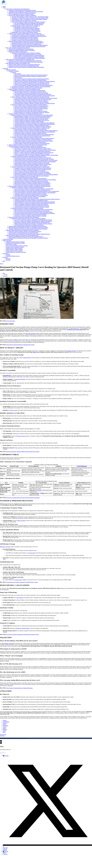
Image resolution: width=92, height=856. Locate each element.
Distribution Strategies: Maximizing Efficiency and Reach (22, 50)
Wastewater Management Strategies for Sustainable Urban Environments (22, 230)
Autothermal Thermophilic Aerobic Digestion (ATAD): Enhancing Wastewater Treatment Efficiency (37, 199)
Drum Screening (18, 77)
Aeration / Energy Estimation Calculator (15, 247)
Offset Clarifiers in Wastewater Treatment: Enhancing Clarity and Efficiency (31, 102)
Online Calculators (7, 240)
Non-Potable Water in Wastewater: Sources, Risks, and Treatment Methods (28, 218)
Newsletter (5, 257)
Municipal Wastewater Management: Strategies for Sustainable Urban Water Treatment (28, 227)
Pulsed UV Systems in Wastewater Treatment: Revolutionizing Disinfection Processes (33, 152)
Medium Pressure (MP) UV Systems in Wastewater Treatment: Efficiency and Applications (35, 150)
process (4, 727)
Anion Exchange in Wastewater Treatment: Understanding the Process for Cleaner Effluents (35, 179)
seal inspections (31, 553)
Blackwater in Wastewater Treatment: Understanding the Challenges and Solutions (33, 221)
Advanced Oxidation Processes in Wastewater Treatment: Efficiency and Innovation (31, 166)
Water (4, 7)
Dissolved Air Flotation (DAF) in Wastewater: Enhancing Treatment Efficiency (29, 104)
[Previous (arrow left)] (0, 753)
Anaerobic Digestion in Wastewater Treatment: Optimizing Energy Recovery (31, 120)
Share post (5, 276)
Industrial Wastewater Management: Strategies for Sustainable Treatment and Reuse (33, 223)
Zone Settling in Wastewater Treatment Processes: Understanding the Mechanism (32, 94)
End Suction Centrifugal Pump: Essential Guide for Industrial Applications (23, 497)
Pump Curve (36, 352)
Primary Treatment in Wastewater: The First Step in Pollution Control (24, 89)
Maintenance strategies (5, 546)
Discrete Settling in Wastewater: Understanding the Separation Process (30, 91)
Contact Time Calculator (11, 244)
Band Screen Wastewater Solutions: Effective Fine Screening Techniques (31, 75)
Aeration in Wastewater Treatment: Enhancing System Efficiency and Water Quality (31, 128)
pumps (4, 728)
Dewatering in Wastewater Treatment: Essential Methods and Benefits (27, 208)
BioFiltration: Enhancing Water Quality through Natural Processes (26, 43)
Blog (4, 261)
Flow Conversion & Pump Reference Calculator (17, 245)
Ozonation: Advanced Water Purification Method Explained (25, 40)
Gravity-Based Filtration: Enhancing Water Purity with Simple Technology (28, 21)
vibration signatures (21, 520)
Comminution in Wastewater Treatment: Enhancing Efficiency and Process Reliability (31, 86)
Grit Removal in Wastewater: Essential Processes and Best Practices (27, 87)
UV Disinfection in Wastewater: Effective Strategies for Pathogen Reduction (29, 147)
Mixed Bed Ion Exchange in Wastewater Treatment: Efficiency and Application (32, 183)
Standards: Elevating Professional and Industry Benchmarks (22, 12)
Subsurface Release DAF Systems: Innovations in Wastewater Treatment (30, 111)
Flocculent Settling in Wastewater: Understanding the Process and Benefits (31, 93)
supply (4, 730)
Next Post (2, 735)
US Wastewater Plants (8, 239)
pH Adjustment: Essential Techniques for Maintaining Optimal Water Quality (29, 36)
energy (4, 724)
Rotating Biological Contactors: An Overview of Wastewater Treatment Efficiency (33, 116)
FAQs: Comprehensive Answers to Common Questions (21, 14)
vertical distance (19, 597)
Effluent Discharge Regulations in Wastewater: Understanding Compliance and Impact (28, 238)
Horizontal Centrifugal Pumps (22, 628)
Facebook (6, 755)
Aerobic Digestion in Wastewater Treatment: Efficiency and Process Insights (31, 206)
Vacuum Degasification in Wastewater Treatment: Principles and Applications (31, 162)
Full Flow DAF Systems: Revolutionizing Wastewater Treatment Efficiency (31, 106)
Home (4, 6)
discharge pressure (21, 436)
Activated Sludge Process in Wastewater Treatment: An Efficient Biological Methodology (34, 124)
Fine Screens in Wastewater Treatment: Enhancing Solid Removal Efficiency (31, 78)
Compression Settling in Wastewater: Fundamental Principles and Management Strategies (34, 95)
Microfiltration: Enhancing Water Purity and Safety (25, 27)
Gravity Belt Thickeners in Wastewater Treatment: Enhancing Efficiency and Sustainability (35, 192)
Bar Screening (17, 73)
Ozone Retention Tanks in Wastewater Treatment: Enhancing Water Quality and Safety (34, 159)
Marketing (8, 254)
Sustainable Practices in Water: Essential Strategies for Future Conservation (26, 62)
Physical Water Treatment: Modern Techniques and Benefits (22, 15)
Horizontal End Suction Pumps (74, 329)
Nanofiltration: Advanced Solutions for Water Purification (27, 31)
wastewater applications (20, 379)
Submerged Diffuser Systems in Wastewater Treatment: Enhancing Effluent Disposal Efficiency (36, 130)
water (4, 732)
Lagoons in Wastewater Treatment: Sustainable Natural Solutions (29, 121)
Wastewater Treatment (11, 69)
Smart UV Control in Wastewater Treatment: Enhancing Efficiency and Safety (32, 153)
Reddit (4, 852)
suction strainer (18, 579)
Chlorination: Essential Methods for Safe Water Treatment (25, 37)
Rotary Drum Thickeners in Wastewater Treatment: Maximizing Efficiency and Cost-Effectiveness (36, 191)
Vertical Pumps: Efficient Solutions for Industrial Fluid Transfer (20, 344)
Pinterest (5, 850)
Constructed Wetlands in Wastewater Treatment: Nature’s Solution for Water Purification (34, 122)
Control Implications (82, 466)
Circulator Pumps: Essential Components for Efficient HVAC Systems (22, 582)
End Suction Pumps (10, 321)
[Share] (2, 752)
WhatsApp (5, 847)
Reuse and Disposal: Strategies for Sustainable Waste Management (24, 217)
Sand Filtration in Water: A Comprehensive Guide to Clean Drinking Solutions (29, 19)
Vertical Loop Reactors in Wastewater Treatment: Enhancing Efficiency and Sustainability (34, 131)
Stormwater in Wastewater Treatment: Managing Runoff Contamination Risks (32, 222)
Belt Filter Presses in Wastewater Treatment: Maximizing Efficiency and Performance (33, 209)
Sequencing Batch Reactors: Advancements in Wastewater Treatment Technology (32, 126)
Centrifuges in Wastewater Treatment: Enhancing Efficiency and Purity (30, 194)
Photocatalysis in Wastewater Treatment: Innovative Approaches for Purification (32, 173)
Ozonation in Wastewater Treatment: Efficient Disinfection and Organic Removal (32, 168)
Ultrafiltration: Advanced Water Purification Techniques (27, 28)
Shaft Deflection (7, 375)
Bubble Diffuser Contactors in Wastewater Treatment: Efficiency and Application (32, 164)
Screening (14, 72)
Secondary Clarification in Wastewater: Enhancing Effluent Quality (27, 137)
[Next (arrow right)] (2, 753)
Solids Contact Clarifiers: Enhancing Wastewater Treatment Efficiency (30, 142)
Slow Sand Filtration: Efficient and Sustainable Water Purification (29, 23)
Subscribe (8, 258)
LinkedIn (6, 851)
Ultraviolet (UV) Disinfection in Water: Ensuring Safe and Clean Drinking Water (30, 18)
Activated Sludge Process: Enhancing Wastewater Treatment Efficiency (28, 42)
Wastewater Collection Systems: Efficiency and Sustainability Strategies (25, 231)
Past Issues (8, 260)
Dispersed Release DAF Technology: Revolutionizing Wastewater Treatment (31, 112)
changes (5, 720)
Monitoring (5, 725)
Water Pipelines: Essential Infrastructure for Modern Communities (29, 56)
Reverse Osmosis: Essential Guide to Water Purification (27, 29)
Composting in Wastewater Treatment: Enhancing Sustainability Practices (31, 200)
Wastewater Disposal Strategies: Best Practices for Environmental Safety (22, 235)
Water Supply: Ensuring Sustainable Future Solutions (18, 47)
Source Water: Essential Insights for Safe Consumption (21, 49)
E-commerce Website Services (12, 256)
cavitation (15, 339)
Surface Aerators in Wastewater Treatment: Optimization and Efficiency (30, 129)
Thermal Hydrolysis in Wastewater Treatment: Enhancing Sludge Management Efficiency (34, 203)
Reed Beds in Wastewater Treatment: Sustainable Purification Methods (30, 214)
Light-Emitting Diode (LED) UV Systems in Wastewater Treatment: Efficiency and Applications (36, 155)
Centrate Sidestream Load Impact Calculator (16, 252)
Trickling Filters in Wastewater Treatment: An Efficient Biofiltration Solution (31, 125)
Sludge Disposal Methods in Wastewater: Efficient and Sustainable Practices (26, 236)
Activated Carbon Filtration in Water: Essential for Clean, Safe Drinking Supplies (30, 16)
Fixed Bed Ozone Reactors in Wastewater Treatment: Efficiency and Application (32, 157)
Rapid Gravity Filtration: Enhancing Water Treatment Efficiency (28, 24)
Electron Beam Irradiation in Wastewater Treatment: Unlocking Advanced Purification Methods (36, 174)
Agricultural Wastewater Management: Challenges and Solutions (29, 225)
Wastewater (5, 68)
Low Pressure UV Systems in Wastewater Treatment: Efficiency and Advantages (32, 148)
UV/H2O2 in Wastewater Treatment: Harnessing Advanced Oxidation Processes (32, 169)
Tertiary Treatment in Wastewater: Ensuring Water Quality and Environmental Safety (28, 144)
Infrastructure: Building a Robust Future (18, 51)
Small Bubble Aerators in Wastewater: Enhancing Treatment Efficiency (30, 133)
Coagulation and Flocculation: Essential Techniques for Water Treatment (28, 34)
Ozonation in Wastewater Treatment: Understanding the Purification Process (29, 156)
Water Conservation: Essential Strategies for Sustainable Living (20, 59)
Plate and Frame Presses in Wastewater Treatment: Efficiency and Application (32, 210)
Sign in (1, 263)
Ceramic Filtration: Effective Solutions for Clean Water (24, 20)
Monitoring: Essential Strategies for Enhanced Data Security (22, 10)
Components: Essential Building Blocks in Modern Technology (26, 53)
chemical (5, 723)
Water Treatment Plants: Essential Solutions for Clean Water (27, 54)
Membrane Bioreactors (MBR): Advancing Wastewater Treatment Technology (32, 117)
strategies (5, 729)
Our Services (6, 253)
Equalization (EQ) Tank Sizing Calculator (15, 243)
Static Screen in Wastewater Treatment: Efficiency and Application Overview (31, 82)
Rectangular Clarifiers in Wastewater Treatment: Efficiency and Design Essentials (32, 139)
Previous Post (3, 734)
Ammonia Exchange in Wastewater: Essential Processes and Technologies (31, 181)
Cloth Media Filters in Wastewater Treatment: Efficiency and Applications (31, 195)
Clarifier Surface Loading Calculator (14, 248)
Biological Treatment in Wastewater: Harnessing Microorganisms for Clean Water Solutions (32, 115)
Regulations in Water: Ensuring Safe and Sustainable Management (24, 65)
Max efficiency (39, 490)
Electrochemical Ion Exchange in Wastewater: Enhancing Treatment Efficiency (32, 184)
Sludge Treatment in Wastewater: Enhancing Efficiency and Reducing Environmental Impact (30, 186)
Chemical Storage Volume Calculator (14, 250)
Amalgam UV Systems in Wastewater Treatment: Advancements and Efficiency (32, 151)
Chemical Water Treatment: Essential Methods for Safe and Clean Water (25, 33)
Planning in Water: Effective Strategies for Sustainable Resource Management (26, 67)
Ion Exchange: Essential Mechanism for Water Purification (25, 38)
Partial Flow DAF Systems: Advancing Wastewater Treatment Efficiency (30, 107)
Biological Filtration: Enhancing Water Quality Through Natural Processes (25, 41)
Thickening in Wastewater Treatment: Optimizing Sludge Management (27, 187)
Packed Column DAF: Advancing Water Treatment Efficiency (28, 109)
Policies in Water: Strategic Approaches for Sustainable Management (24, 64)
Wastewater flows (27, 357)
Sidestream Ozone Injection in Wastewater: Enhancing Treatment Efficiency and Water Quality (35, 160)
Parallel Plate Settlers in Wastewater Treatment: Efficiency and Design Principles (32, 99)
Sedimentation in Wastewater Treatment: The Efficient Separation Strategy (28, 90)
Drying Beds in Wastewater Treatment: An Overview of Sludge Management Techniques (34, 213)
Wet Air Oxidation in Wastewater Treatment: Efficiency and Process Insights (31, 172)
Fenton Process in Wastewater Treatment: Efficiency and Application (29, 170)
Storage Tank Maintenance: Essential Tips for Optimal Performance (29, 58)
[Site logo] (4, 4)
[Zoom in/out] (4, 752)
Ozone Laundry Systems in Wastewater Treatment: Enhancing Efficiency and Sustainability (35, 161)
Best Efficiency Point (7, 643)
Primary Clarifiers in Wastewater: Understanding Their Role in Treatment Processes (30, 97)
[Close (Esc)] (0, 752)
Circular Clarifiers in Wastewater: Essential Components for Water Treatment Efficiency (34, 138)
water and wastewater (30, 333)
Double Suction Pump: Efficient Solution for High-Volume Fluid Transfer (22, 451)
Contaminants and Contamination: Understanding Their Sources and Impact (26, 11)
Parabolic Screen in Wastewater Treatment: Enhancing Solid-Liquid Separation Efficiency (34, 81)
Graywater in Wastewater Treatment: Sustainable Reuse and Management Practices (33, 219)
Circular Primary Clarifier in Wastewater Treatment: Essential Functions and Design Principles (35, 98)
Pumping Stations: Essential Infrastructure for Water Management (29, 55)
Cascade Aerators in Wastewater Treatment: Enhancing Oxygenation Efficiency (32, 135)
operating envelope (71, 350)
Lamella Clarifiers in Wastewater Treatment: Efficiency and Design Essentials (31, 143)
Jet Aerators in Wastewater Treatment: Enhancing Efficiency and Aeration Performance (34, 134)
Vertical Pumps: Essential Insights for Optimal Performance (19, 688)
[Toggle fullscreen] (3, 752)
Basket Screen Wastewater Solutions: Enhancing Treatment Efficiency (30, 76)
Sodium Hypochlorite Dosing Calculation (15, 241)
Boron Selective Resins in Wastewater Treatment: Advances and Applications (31, 182)
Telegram (5, 849)
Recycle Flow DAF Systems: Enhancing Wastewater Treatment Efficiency (31, 108)
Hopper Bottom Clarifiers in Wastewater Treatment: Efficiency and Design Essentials (33, 141)
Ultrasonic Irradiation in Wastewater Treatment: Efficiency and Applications (31, 175)
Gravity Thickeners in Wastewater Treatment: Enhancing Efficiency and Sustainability (33, 188)
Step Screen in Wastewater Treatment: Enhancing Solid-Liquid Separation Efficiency (33, 85)
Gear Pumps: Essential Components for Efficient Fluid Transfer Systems (22, 634)
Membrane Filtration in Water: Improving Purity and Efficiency (26, 25)
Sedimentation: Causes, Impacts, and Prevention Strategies (25, 32)
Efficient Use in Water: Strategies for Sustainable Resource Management (25, 60)
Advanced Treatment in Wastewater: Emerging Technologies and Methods (25, 146)
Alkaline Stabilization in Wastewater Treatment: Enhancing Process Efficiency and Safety (34, 201)
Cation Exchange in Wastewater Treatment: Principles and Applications (30, 178)
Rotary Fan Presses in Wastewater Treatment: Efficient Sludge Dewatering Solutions (33, 212)
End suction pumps (13, 410)
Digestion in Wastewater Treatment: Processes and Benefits (25, 197)
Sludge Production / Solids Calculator (14, 249)
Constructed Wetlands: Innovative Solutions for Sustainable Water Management (30, 45)
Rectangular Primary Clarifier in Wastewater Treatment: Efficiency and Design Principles (34, 103)
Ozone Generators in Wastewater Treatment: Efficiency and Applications (30, 165)
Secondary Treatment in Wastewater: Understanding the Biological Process (26, 113)
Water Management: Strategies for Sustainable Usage (18, 63)
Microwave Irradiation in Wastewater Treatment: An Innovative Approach (31, 204)
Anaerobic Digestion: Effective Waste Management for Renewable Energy (28, 46)
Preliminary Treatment (14, 71)
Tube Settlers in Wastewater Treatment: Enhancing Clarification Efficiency (31, 100)
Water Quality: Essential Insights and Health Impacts (18, 9)
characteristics (6, 721)
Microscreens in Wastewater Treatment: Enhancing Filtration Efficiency (30, 80)
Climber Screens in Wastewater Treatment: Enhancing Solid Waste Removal (31, 84)
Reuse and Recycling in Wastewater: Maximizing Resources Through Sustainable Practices (29, 234)
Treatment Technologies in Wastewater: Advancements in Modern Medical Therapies (28, 228)
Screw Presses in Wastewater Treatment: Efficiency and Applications (29, 196)
